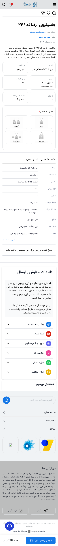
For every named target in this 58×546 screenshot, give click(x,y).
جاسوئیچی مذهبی (37, 32)
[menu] (54, 4)
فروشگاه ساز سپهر (20, 531)
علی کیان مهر (44, 37)
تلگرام (39, 510)
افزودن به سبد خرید (43, 540)
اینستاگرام (12, 510)
